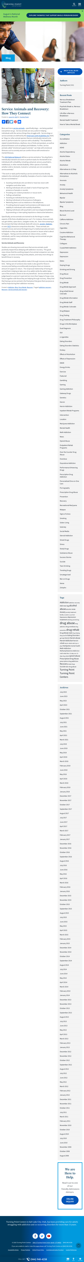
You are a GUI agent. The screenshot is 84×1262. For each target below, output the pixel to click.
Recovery (30, 287)
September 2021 (66, 714)
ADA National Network (13, 157)
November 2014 (65, 952)
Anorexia (63, 180)
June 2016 (63, 870)
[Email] (19, 122)
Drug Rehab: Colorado (68, 306)
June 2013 (63, 1025)
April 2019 (63, 757)
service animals (18, 128)
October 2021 (65, 709)
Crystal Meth (72, 615)
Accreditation (65, 139)
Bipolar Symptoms (66, 202)
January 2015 (65, 943)
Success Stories (65, 557)
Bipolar (62, 198)
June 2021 (63, 726)
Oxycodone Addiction (68, 463)
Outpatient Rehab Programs (66, 446)
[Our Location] (73, 1259)
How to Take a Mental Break (70, 124)
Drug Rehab (22, 287)
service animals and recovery (17, 290)
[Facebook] (8, 122)
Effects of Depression (67, 359)
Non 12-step (70, 653)
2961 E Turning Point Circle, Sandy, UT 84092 (47, 1243)
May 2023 (63, 701)
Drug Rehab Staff (66, 302)
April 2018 (63, 779)
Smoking (63, 518)
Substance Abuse (66, 553)
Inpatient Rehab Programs (69, 410)
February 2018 (65, 787)
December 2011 (65, 1099)
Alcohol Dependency (67, 152)
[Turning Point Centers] (11, 4)
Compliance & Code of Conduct (55, 1250)
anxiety (42, 224)
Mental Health (65, 428)
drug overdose (70, 626)
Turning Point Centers (67, 675)
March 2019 (64, 761)
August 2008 (64, 1156)
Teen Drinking (65, 566)
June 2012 (63, 1078)
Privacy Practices (25, 1250)
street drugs (71, 664)
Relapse (63, 509)
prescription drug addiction (69, 661)
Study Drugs (64, 549)
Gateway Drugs (65, 393)
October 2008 (65, 1151)
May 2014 (63, 978)
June (10, 117)
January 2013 (65, 1047)
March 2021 (64, 739)
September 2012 (66, 1065)
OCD (9, 226)
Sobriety (63, 527)
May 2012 (63, 1082)
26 (13, 117)
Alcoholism (64, 165)
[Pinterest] (15, 122)
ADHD (62, 147)
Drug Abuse (64, 274)
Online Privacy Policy (38, 1250)
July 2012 (63, 1073)
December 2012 (65, 1051)
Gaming (63, 384)
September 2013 (66, 1013)
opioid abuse (74, 655)
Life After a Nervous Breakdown (67, 114)
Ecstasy (62, 350)
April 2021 (63, 735)
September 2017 (66, 809)
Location (63, 419)
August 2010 (64, 1134)
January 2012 (65, 1095)
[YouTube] (49, 1236)
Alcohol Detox (65, 156)
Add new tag (64, 606)
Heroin (62, 402)
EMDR (62, 363)
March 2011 (64, 1116)
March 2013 (64, 1038)
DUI (61, 332)
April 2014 (63, 982)
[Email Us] (68, 1259)
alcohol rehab (70, 609)
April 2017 (63, 826)
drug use (62, 636)
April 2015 (63, 930)
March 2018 (64, 783)
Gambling (63, 380)
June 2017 (63, 822)
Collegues (63, 243)
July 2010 (63, 1138)
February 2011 (65, 1121)
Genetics (63, 397)
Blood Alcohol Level (67, 211)
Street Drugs (64, 540)
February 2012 (65, 1091)
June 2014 (63, 973)
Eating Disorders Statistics (69, 345)
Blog (16, 287)
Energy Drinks (65, 367)
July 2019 (63, 744)
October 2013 (65, 1008)
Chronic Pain (64, 224)
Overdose (63, 459)
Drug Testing (64, 315)
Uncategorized (65, 574)
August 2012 (64, 1069)
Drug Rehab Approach (68, 287)
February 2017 (65, 835)
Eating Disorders (66, 341)
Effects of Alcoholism (67, 354)
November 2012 (65, 1056)
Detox (62, 261)
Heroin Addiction (66, 406)
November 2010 (65, 1125)
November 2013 (65, 1004)
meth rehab (63, 653)
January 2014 (65, 995)
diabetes (49, 224)
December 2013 (65, 1000)
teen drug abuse (71, 667)
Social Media (64, 531)
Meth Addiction (65, 432)
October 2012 (65, 1060)
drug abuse (67, 623)
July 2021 (63, 722)
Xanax (62, 583)
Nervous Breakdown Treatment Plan (67, 100)
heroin (67, 638)
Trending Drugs (65, 570)
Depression (64, 252)
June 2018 (63, 770)
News (62, 437)
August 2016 (64, 861)
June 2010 (63, 1143)
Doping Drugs (65, 265)
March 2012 (64, 1086)
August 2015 (64, 913)
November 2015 (65, 900)
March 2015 (64, 935)
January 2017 (65, 839)
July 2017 (63, 817)
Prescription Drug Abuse (69, 492)
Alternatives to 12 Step (68, 169)
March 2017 (64, 830)
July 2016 (63, 865)
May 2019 (63, 752)
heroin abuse (75, 638)
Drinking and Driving (67, 269)
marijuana (66, 645)
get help (62, 638)
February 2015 (65, 939)
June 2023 (63, 696)
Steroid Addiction (66, 535)
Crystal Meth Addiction (68, 248)
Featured (63, 376)
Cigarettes (63, 228)
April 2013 (63, 1034)
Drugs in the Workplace (68, 324)
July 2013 (63, 1021)
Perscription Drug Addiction (66, 475)
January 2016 (65, 891)
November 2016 (65, 848)
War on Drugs (65, 579)
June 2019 (63, 748)
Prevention (64, 496)
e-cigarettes (64, 337)
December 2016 (65, 844)
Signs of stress (65, 514)
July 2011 (63, 1112)
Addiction (11, 287)
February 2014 (65, 991)
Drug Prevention (66, 278)
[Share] (4, 122)
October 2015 (65, 904)
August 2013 (64, 1017)
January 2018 (65, 792)
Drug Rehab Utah (66, 633)
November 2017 (65, 800)
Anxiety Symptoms (66, 189)
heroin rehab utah (70, 643)
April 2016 (63, 878)
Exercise (63, 372)
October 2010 (65, 1129)
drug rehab (72, 630)
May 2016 (63, 874)
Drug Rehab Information (69, 298)
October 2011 (65, 1108)
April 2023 (63, 705)
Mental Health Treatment (69, 120)
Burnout (63, 215)
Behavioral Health (66, 193)
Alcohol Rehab (65, 160)
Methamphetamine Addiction (69, 651)
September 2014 (66, 960)
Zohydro (63, 587)
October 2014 (65, 956)
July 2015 (63, 917)
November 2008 (65, 1147)
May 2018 (63, 774)
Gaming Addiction (66, 389)
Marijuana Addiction (67, 423)
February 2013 (65, 1043)
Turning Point (24, 117)
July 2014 (63, 969)
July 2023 (63, 692)
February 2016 (65, 887)
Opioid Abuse (65, 441)
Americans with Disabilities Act (38, 136)
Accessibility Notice (13, 1250)
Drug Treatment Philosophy (70, 319)
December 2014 (65, 947)
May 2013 (63, 1030)
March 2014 (64, 987)
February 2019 (65, 766)
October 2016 (65, 852)
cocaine (66, 615)
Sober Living (64, 522)
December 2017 (65, 796)
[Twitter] (11, 122)
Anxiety (62, 185)
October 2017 (65, 804)
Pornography (65, 488)
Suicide (62, 561)
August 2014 (64, 965)
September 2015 (66, 909)
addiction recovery (45, 287)
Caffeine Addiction (66, 219)
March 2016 (64, 882)
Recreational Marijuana (68, 505)
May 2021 (63, 731)
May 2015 (63, 926)
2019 (16, 117)
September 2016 (66, 857)
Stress (62, 544)
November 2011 (65, 1103)
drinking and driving (73, 620)
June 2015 (63, 922)
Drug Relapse (65, 311)
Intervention (64, 415)
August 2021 (64, 718)
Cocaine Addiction (66, 232)
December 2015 (65, 895)
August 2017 (64, 813)
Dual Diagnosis (65, 328)
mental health (75, 646)
